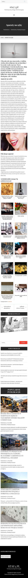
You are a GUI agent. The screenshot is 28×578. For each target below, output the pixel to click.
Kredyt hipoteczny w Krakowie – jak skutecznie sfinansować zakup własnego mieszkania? (11, 382)
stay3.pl (14, 7)
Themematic (21, 574)
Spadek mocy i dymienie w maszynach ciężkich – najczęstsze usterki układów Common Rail (12, 354)
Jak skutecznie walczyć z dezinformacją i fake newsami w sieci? (14, 376)
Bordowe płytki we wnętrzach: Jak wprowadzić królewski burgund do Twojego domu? (14, 371)
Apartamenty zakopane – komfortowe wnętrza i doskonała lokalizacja (12, 365)
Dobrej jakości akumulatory (7, 307)
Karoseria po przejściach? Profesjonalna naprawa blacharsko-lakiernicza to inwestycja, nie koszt (12, 359)
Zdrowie (10, 301)
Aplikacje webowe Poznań (20, 307)
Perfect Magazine (12, 574)
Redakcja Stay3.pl (21, 29)
